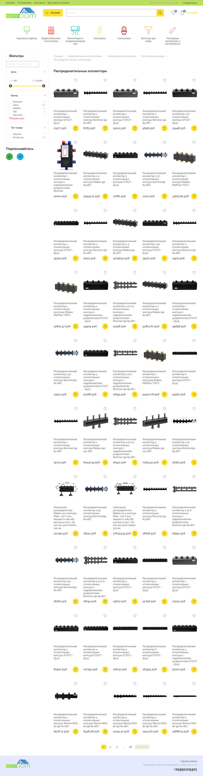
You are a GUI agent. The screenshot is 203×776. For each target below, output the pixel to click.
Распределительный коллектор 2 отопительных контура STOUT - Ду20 (65, 117)
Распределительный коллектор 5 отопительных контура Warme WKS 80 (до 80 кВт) (155, 720)
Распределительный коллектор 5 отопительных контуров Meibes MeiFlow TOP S (65, 309)
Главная (58, 56)
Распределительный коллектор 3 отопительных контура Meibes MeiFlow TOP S (184, 179)
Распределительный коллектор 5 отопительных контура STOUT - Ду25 (154, 584)
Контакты (39, 2)
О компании (24, 2)
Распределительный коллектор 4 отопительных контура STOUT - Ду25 (65, 247)
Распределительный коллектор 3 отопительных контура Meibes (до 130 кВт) (154, 445)
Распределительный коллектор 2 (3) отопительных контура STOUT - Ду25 (184, 117)
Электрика (100, 38)
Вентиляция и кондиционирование (75, 41)
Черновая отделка (26, 38)
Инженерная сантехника (122, 56)
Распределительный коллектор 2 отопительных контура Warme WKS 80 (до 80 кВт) (66, 720)
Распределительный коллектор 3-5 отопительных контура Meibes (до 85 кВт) (124, 247)
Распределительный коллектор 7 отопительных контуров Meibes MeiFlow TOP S (154, 377)
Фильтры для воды (148, 39)
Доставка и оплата (58, 2)
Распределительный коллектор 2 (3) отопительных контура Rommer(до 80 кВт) (154, 179)
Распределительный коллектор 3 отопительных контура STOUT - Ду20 (124, 584)
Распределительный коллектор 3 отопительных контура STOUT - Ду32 (65, 652)
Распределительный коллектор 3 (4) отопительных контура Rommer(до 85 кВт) (184, 445)
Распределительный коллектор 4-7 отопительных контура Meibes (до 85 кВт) (154, 309)
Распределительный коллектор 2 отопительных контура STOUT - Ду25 (124, 117)
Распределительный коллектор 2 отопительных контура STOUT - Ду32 (184, 584)
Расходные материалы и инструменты (172, 41)
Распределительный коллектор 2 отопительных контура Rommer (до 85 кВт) (154, 117)
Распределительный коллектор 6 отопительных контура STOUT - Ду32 (154, 652)
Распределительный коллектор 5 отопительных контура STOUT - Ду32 (124, 652)
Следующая (142, 747)
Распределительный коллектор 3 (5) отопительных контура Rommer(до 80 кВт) (65, 584)
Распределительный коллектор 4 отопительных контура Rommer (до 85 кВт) (154, 513)
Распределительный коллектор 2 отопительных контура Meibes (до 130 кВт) (95, 445)
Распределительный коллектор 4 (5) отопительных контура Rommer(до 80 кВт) (95, 513)
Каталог (10, 2)
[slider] (10, 86)
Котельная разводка (153, 56)
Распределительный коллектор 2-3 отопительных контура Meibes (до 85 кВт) (95, 179)
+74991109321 (189, 2)
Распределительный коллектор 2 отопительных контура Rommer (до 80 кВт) (95, 117)
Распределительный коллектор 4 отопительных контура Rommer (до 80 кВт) (65, 445)
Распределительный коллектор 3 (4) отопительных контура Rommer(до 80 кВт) (65, 377)
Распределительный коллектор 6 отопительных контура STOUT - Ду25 (184, 377)
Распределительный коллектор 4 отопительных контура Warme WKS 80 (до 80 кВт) (125, 720)
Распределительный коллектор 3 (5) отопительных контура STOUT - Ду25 (154, 247)
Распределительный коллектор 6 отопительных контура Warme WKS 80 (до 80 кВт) (184, 720)
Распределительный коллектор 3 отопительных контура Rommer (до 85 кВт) (184, 247)
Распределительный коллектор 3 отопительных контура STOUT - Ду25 (124, 179)
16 (130, 746)
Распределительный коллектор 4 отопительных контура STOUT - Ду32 (95, 652)
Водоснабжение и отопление (51, 39)
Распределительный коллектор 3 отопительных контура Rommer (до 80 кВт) (95, 247)
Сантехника (124, 38)
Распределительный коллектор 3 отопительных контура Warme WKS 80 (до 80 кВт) (95, 720)
